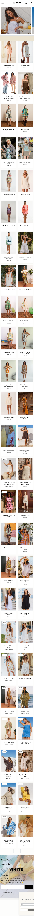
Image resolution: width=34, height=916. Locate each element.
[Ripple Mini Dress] (8, 697)
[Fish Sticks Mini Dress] (8, 307)
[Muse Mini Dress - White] (8, 599)
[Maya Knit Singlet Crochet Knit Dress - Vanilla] (25, 826)
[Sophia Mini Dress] (8, 338)
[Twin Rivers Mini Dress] (8, 436)
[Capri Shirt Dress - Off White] (25, 761)
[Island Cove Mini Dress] (25, 276)
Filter (3, 38)
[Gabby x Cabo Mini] (8, 664)
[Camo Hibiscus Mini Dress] (8, 148)
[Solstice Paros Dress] (8, 276)
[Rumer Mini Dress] (25, 212)
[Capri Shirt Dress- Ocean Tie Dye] (8, 826)
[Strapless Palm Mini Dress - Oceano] (25, 728)
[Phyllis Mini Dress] (25, 307)
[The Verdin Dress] (25, 52)
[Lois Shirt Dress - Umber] (25, 403)
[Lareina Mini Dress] (8, 403)
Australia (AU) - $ (7, 892)
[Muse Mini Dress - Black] (25, 599)
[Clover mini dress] (8, 728)
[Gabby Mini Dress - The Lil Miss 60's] (8, 371)
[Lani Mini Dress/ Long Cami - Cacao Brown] (25, 83)
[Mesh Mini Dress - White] (25, 567)
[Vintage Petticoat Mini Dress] (25, 664)
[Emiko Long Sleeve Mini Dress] (8, 243)
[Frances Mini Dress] (8, 52)
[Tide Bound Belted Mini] (8, 181)
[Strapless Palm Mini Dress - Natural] (25, 469)
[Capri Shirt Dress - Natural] (8, 794)
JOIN (28, 887)
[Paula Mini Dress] (25, 501)
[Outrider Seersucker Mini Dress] (8, 115)
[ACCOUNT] (26, 3)
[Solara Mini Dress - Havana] (25, 534)
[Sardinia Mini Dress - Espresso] (25, 436)
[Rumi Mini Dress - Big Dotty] (8, 501)
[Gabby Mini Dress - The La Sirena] (25, 338)
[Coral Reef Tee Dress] (25, 148)
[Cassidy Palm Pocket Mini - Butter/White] (8, 469)
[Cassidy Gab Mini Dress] (8, 632)
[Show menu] (2, 3)
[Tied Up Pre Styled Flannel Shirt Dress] (8, 83)
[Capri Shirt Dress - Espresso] (8, 761)
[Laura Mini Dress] (25, 181)
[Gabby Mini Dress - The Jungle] (25, 371)
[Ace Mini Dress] (25, 115)
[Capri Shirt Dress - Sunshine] (25, 794)
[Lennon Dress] (25, 697)
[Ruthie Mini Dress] (8, 534)
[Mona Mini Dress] (8, 567)
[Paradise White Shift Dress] (25, 632)
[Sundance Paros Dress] (25, 243)
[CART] (31, 3)
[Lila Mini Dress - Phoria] (8, 212)
